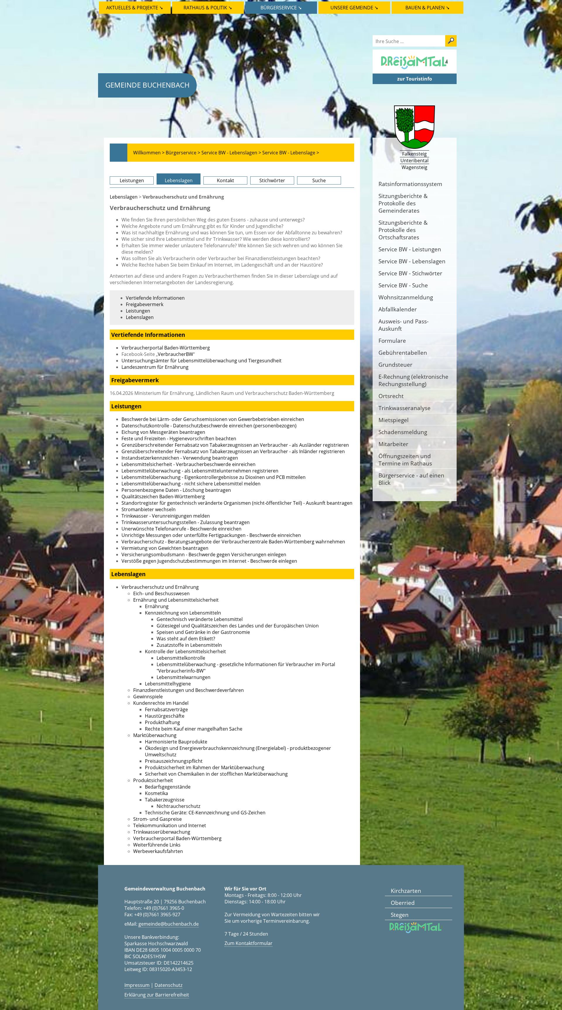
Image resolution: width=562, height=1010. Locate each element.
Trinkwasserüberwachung (161, 832)
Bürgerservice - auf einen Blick (411, 479)
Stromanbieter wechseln (148, 509)
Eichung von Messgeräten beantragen (163, 432)
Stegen (400, 914)
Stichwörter (272, 180)
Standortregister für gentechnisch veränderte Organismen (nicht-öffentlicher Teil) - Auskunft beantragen (236, 503)
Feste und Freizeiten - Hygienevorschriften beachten (178, 438)
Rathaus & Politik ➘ (208, 7)
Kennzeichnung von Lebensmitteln (183, 613)
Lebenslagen (179, 180)
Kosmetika (156, 793)
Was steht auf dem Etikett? (186, 638)
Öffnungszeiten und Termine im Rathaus (405, 459)
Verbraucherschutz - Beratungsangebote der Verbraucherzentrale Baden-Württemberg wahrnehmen (233, 541)
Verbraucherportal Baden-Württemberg (165, 347)
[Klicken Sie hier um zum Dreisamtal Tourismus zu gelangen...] (414, 70)
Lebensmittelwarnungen (183, 677)
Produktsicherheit (153, 780)
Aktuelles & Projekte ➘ (134, 7)
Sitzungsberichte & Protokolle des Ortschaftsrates (403, 230)
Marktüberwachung (155, 735)
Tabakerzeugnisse (164, 799)
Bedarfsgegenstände (168, 787)
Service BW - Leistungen (409, 249)
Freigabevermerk (144, 304)
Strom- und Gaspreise (157, 819)
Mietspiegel (393, 420)
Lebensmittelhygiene (168, 683)
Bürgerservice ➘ (281, 7)
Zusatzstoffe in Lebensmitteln (189, 645)
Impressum (137, 985)
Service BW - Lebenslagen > (231, 152)
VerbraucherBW (175, 354)
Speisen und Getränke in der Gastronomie (203, 632)
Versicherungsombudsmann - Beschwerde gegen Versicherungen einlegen (203, 554)
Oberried (403, 902)
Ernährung (157, 606)
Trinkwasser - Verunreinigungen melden (165, 516)
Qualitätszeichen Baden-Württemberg (163, 496)
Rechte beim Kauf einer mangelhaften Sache (193, 729)
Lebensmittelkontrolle (181, 658)
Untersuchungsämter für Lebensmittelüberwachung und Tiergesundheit (201, 360)
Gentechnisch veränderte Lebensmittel (200, 619)
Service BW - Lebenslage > (290, 152)
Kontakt (225, 180)
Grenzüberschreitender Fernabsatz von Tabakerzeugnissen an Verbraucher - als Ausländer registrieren (235, 445)
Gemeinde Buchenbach (147, 85)
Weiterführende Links (157, 845)
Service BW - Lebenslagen (412, 261)
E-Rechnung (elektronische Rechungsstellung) (413, 380)
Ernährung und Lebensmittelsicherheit (176, 600)
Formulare (392, 340)
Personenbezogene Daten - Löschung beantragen (176, 490)
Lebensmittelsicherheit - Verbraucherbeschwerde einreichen (188, 464)
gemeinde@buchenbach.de (168, 924)
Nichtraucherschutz (178, 806)
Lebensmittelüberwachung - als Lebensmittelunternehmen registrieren (199, 471)
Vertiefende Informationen (155, 298)
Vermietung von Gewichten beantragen (164, 548)
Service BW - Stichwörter (410, 273)
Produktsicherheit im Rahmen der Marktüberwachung (204, 767)
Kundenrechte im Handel (161, 703)
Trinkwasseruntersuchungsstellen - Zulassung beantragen (185, 522)
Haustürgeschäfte (164, 716)
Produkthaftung (162, 722)
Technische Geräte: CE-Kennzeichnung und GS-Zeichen (205, 812)
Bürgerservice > (183, 152)
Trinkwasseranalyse (404, 408)
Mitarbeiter (393, 444)
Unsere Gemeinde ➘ (354, 7)
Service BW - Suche (403, 285)
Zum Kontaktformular (249, 943)
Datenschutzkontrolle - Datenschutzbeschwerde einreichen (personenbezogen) (209, 425)
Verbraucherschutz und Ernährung (160, 587)
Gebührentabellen (402, 352)
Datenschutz (168, 985)
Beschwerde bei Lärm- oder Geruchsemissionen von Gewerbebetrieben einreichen (212, 419)
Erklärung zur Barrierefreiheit (156, 995)
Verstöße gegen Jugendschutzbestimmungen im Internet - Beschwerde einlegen (209, 561)
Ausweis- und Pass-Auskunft (403, 325)
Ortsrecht (391, 396)
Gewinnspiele (148, 696)
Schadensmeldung (402, 432)
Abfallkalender (397, 309)
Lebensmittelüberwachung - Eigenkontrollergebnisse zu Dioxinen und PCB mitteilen (213, 477)
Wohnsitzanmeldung (405, 297)
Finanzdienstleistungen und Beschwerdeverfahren (188, 690)
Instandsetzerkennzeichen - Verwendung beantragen (179, 458)
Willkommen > (149, 152)
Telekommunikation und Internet (169, 825)
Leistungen (132, 180)
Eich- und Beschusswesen (161, 593)
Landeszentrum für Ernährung (155, 367)
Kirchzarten (406, 890)
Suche (319, 180)
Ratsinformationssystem (410, 183)
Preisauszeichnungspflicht (174, 761)
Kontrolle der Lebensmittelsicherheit (185, 651)
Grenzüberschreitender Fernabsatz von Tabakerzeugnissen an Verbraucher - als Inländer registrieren (233, 451)
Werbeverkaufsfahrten (158, 851)
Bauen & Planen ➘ (427, 7)
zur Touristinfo (414, 79)
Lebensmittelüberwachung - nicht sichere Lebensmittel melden (191, 483)
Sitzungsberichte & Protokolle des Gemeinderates (403, 203)
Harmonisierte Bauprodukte (176, 741)
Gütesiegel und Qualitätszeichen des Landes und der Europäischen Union (238, 625)
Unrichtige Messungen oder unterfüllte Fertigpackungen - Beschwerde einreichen (211, 535)
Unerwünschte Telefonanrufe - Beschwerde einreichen (181, 529)
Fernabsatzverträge (166, 709)
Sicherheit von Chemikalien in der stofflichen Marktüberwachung (216, 774)
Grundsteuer (395, 364)
